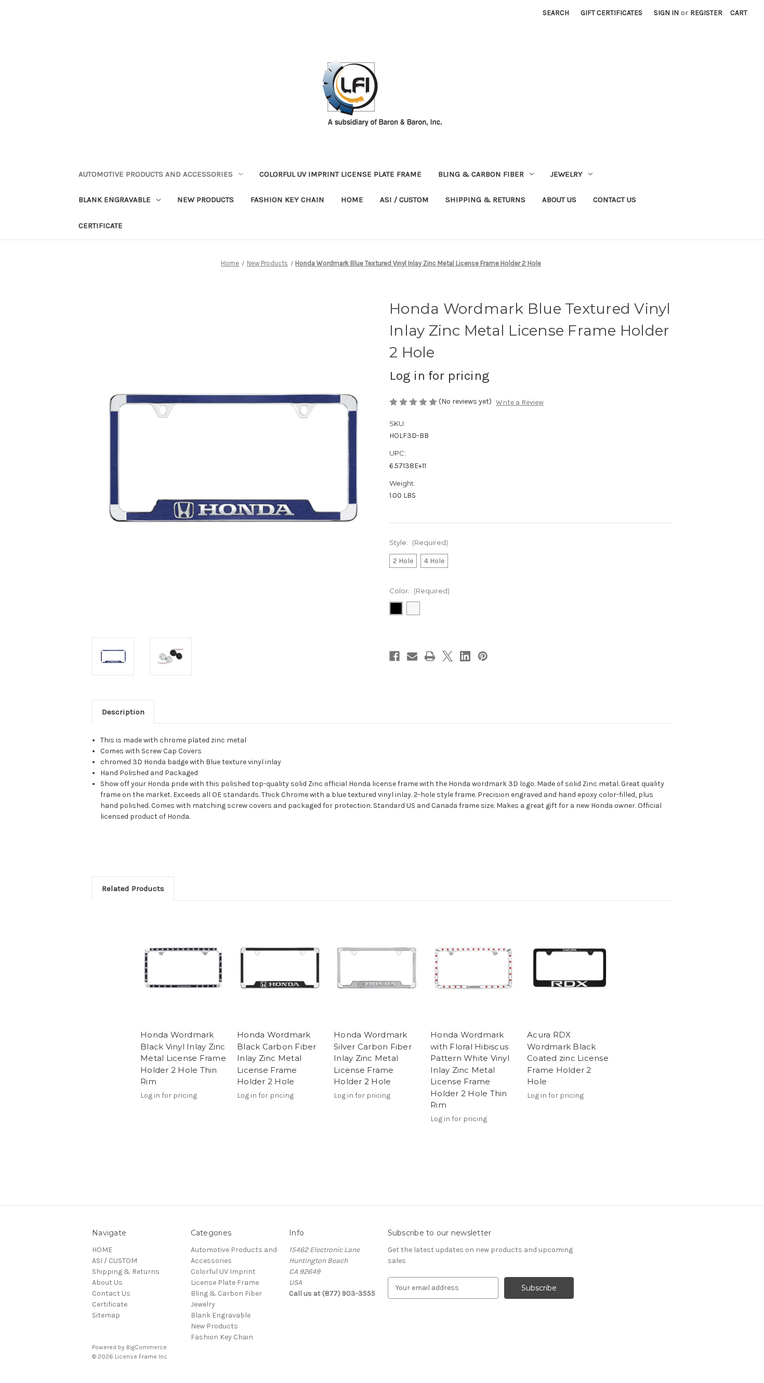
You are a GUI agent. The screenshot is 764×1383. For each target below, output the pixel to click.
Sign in (666, 12)
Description (123, 711)
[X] (447, 656)
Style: (418, 542)
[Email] (412, 656)
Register (706, 12)
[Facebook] (394, 656)
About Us (559, 199)
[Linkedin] (465, 656)
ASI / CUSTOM (404, 199)
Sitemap (106, 1315)
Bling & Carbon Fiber (481, 174)
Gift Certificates (611, 12)
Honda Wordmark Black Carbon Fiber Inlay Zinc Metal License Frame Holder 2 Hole (277, 1058)
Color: (419, 591)
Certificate (100, 225)
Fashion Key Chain (287, 199)
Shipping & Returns (485, 199)
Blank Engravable (114, 199)
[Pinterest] (483, 656)
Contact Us (614, 199)
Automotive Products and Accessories (155, 174)
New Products (205, 199)
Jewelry (566, 174)
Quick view (183, 968)
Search (556, 12)
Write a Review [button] (520, 402)
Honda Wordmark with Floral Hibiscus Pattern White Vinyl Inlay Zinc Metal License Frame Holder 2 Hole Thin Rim (469, 1070)
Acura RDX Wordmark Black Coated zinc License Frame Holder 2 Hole (568, 1058)
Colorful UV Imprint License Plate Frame (340, 174)
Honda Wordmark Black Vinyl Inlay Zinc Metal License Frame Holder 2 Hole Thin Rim (183, 1058)
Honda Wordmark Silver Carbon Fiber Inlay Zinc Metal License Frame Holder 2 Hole (373, 1058)
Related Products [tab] (133, 888)
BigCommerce (146, 1347)
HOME (352, 199)
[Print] (430, 656)
